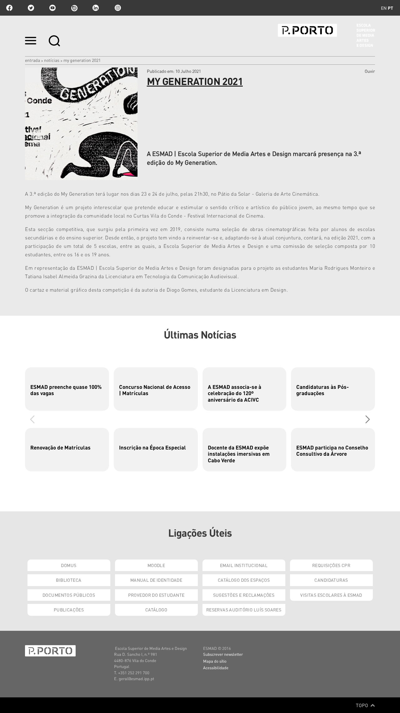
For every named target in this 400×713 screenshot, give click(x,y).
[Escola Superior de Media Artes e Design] (326, 35)
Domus (68, 565)
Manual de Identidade (156, 580)
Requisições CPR (331, 565)
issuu (74, 8)
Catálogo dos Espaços (244, 580)
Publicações (69, 609)
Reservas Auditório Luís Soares (244, 609)
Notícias (51, 60)
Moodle (156, 565)
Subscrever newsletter (223, 654)
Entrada (32, 60)
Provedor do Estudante (156, 595)
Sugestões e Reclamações (244, 595)
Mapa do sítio (215, 661)
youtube (52, 8)
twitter (31, 8)
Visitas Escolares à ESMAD (331, 595)
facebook (9, 8)
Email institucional (244, 565)
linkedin (95, 8)
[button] (367, 419)
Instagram (117, 8)
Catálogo (156, 609)
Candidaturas (331, 580)
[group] (67, 389)
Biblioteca (68, 580)
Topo (362, 705)
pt (390, 8)
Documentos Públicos (68, 595)
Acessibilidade (215, 667)
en (384, 8)
